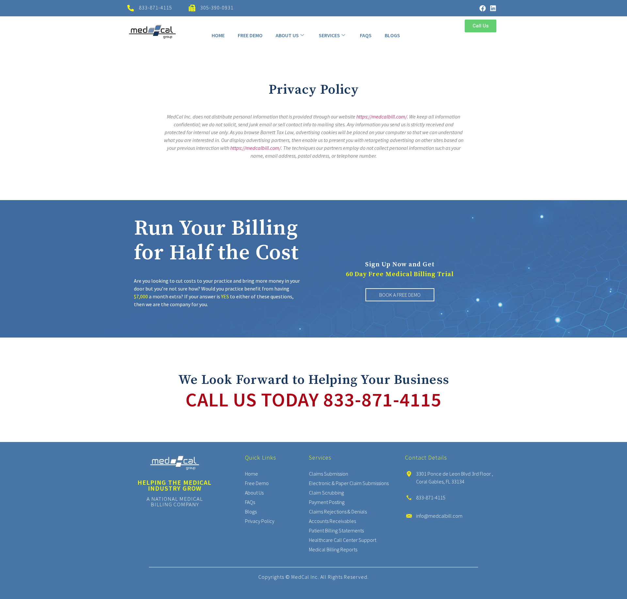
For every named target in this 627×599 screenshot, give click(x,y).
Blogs (392, 35)
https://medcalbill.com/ (381, 116)
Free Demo (250, 35)
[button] (480, 26)
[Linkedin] (493, 8)
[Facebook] (482, 8)
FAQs (366, 35)
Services (329, 35)
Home (218, 35)
